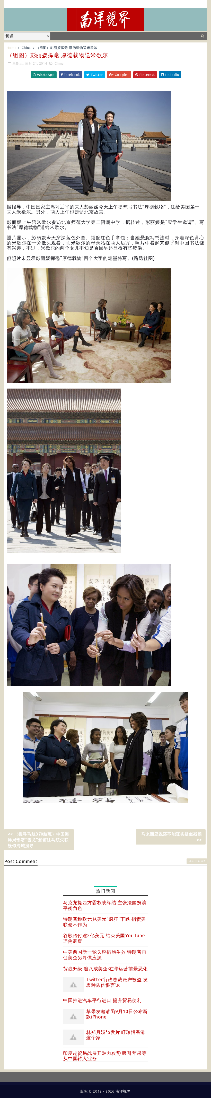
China (26, 47)
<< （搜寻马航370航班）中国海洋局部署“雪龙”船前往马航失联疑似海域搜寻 (38, 840)
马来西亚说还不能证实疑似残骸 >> (171, 837)
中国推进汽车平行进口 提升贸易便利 (102, 1000)
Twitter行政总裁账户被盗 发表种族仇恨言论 (117, 982)
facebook (196, 861)
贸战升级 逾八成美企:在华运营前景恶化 (105, 968)
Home (11, 47)
